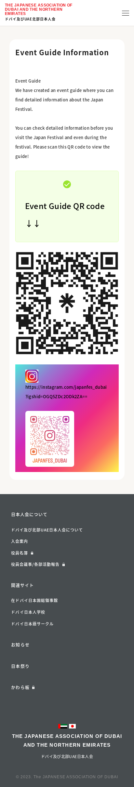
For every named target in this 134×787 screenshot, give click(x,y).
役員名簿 (19, 553)
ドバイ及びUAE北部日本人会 (30, 19)
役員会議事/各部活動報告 (35, 564)
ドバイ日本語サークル (32, 624)
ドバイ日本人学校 (28, 612)
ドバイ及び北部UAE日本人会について (47, 530)
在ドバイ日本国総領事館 (34, 600)
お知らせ (20, 644)
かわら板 (20, 687)
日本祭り (20, 666)
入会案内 (19, 541)
